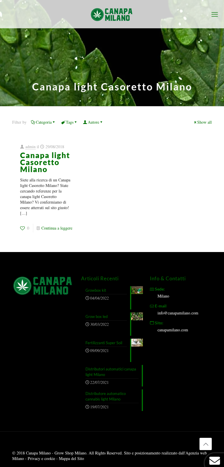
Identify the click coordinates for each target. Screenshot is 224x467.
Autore (93, 122)
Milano (163, 296)
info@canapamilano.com (178, 313)
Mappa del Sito (71, 458)
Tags (70, 122)
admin (30, 146)
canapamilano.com (173, 330)
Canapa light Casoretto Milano (45, 162)
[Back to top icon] (206, 444)
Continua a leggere (56, 228)
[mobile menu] (215, 14)
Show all (204, 122)
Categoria (44, 122)
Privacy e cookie (42, 458)
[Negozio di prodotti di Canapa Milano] (112, 14)
